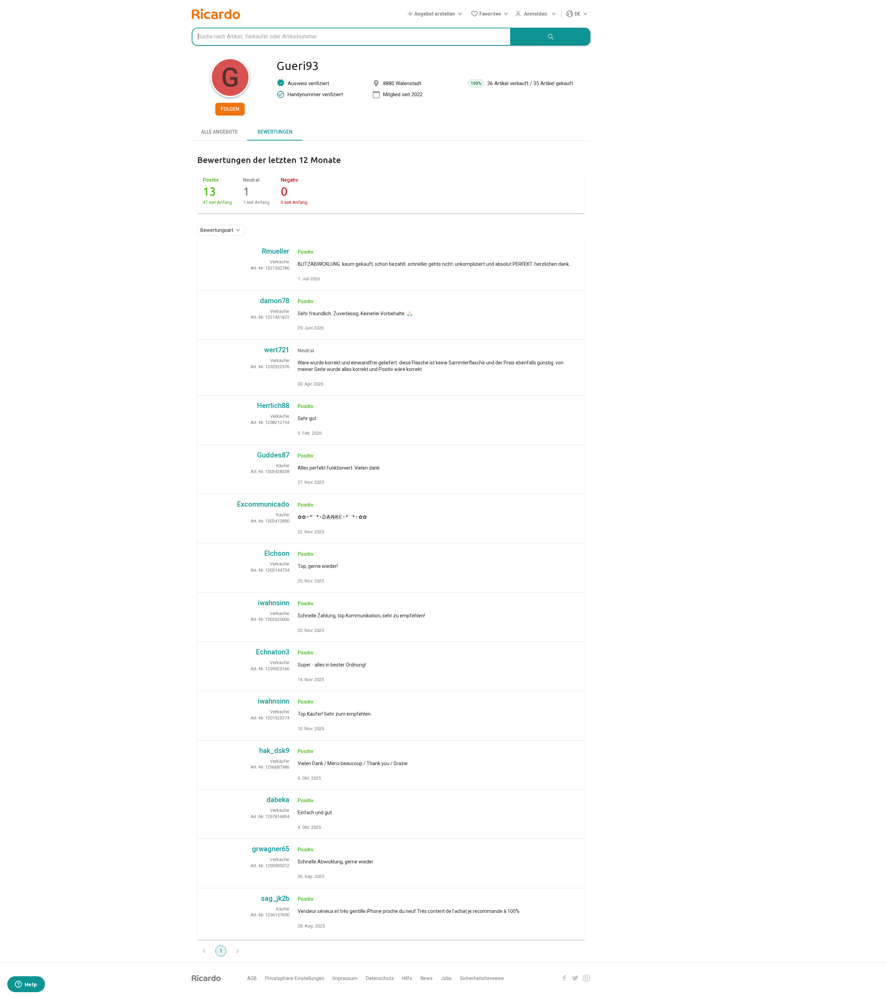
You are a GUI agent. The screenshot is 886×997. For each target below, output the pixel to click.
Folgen (230, 109)
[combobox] (351, 37)
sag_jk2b (275, 898)
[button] (436, 14)
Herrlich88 (273, 405)
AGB (252, 978)
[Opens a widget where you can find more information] (26, 985)
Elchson (276, 553)
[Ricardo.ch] (216, 14)
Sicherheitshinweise (482, 978)
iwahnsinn (273, 603)
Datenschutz (380, 978)
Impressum (345, 978)
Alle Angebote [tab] (219, 132)
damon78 (274, 301)
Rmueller (275, 251)
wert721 (276, 350)
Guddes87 (273, 455)
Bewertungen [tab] (274, 132)
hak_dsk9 (274, 750)
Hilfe (407, 978)
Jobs (446, 978)
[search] (550, 37)
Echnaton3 (272, 652)
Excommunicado (263, 504)
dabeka (277, 800)
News (427, 978)
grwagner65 (270, 849)
